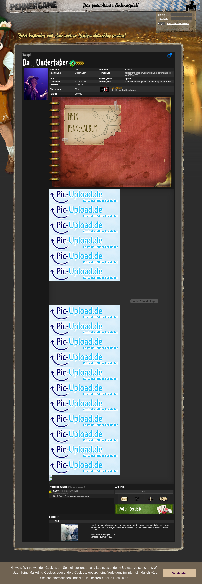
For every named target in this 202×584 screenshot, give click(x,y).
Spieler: (162, 14)
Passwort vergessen (178, 23)
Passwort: (163, 18)
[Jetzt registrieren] (73, 38)
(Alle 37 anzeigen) (76, 487)
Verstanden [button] (179, 573)
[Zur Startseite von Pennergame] (30, 6)
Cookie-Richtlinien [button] (115, 578)
